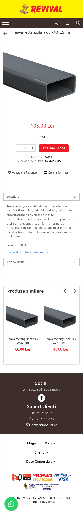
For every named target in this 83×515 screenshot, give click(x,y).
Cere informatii (57, 172)
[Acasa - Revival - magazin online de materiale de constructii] (41, 9)
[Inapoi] (3, 33)
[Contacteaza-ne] (57, 22)
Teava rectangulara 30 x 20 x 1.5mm (60, 341)
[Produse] (6, 24)
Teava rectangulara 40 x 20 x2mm (22, 341)
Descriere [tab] (13, 197)
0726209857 (44, 418)
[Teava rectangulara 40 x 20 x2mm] (22, 318)
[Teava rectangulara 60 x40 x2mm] (41, 79)
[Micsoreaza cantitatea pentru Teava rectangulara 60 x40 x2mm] (19, 148)
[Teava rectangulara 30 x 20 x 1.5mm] (60, 318)
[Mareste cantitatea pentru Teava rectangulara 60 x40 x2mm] (32, 148)
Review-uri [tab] (16, 262)
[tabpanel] (41, 79)
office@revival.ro (44, 425)
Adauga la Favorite (24, 172)
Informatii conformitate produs (27, 252)
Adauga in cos (53, 148)
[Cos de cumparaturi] (67, 22)
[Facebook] (41, 398)
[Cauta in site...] (78, 22)
